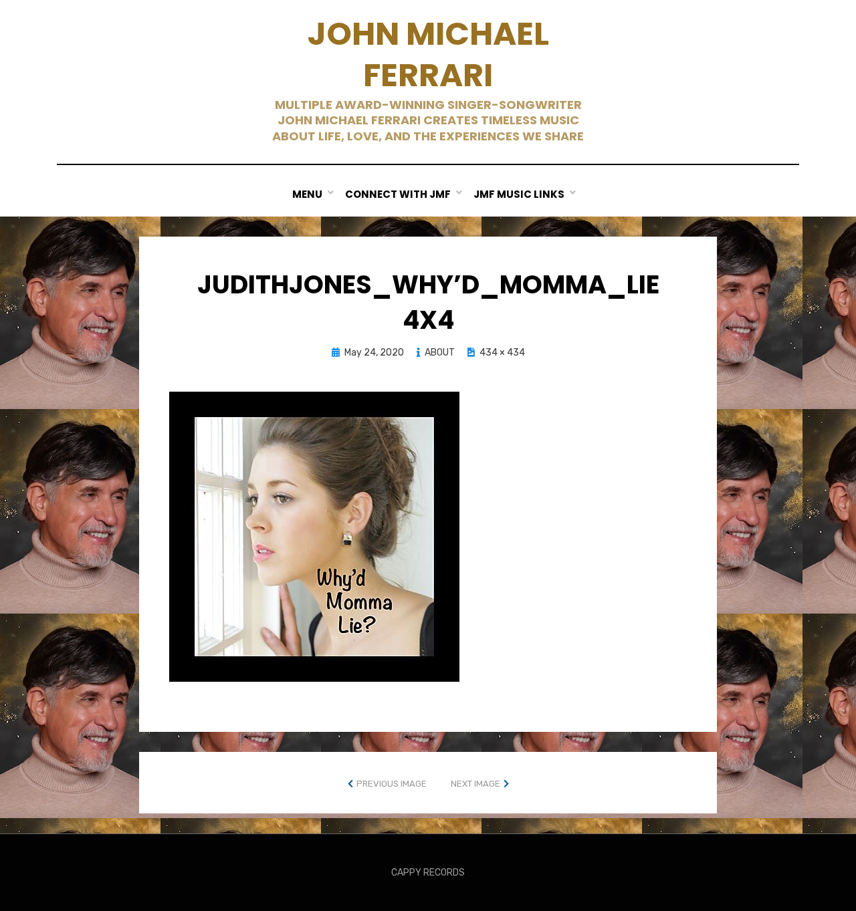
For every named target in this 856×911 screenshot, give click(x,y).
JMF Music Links (518, 194)
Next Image (475, 784)
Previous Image (391, 784)
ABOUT (440, 352)
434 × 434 (502, 352)
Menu (307, 194)
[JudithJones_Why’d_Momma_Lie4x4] (314, 535)
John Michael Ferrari (428, 54)
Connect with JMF (398, 194)
